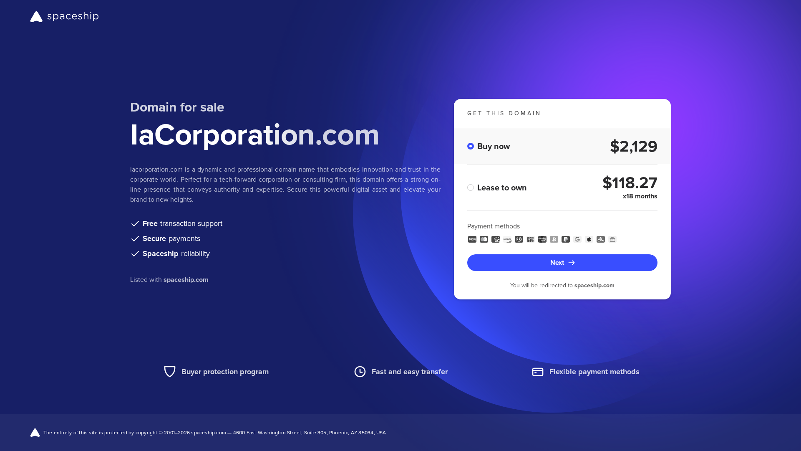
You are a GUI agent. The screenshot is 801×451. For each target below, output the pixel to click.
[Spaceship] (64, 17)
